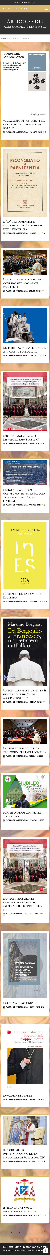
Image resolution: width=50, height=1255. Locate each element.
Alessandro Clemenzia (16, 132)
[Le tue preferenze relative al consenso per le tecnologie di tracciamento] (45, 1250)
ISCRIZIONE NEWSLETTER (24, 2)
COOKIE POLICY (40, 1251)
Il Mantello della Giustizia (17, 8)
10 (36, 1232)
